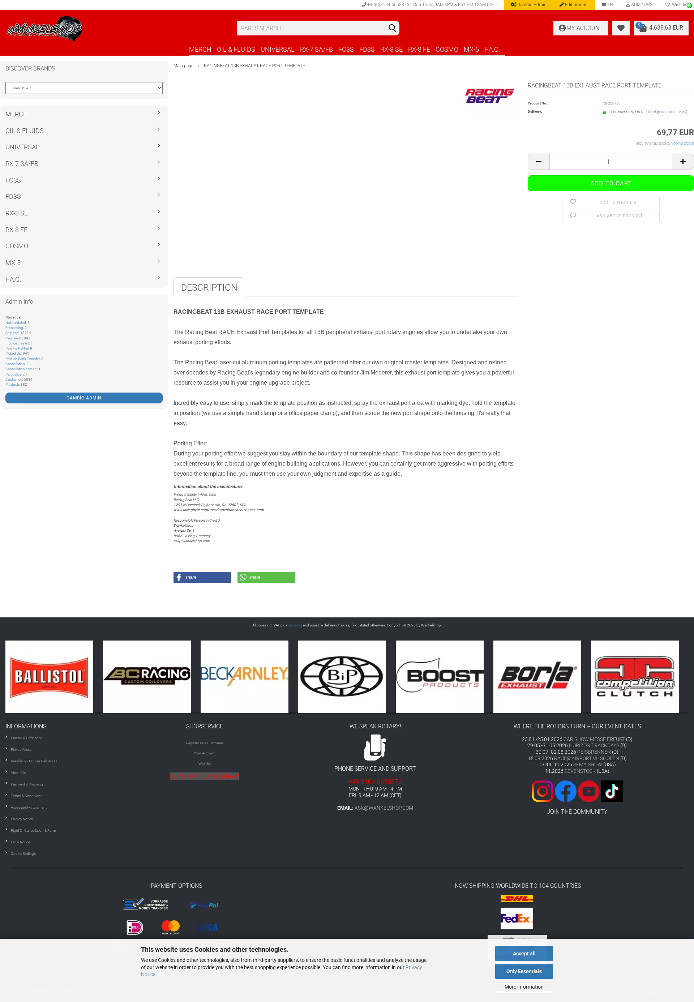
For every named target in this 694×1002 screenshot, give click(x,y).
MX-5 (471, 49)
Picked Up (13, 353)
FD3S (367, 49)
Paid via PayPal (17, 348)
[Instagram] (543, 790)
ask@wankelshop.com (384, 808)
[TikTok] (612, 790)
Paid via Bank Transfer (22, 359)
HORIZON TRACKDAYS (594, 745)
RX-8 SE (391, 49)
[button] (202, 577)
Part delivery (14, 374)
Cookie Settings (23, 854)
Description (209, 287)
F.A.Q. (492, 49)
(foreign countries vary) (666, 112)
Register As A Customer (204, 743)
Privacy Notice (22, 819)
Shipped (12, 333)
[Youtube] (577, 790)
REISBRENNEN (594, 752)
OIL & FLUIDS (236, 49)
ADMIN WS (641, 4)
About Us (18, 773)
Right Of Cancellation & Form (33, 830)
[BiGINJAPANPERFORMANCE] (272, 676)
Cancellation (15, 364)
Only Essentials (524, 971)
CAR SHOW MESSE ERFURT (594, 739)
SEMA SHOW (587, 764)
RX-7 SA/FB (316, 49)
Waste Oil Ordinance (26, 738)
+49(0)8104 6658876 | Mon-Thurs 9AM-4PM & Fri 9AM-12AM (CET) (432, 4)
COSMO (447, 49)
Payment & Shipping (27, 784)
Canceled (12, 338)
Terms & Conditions (26, 796)
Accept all (524, 953)
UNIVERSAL (278, 49)
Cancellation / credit (21, 369)
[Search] (392, 28)
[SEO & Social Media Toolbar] (689, 5)
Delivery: (535, 112)
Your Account (204, 753)
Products (12, 384)
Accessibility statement (29, 807)
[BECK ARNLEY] (174, 676)
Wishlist (204, 764)
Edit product (576, 4)
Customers (14, 379)
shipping (295, 625)
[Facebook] (566, 790)
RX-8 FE (419, 49)
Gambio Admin (531, 4)
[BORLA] (467, 676)
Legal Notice (20, 842)
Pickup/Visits (21, 749)
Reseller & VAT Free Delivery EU (35, 761)
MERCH (200, 49)
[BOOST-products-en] (370, 676)
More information (524, 987)
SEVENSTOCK (580, 771)
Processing (14, 328)
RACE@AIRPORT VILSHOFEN (587, 758)
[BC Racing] (77, 676)
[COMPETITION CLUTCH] (565, 676)
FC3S (346, 49)
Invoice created (17, 343)
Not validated (15, 323)
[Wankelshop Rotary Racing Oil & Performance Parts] (115, 28)
